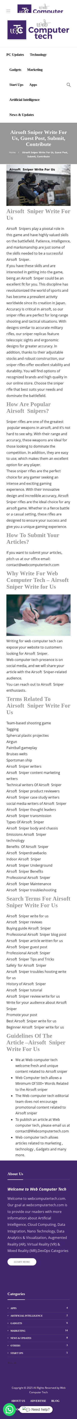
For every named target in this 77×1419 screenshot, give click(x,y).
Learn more (22, 1262)
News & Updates (21, 115)
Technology (38, 54)
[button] (9, 1409)
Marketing (35, 69)
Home (12, 152)
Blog (55, 1400)
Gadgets (15, 69)
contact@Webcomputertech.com (42, 1131)
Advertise (38, 1400)
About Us (18, 1400)
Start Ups (16, 85)
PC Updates (15, 54)
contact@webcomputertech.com (32, 564)
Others (39, 1345)
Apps (33, 85)
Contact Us (20, 1409)
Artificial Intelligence (24, 100)
